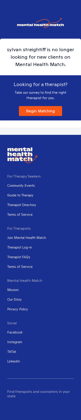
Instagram (14, 342)
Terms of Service (20, 214)
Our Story (14, 299)
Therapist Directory (21, 205)
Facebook (14, 332)
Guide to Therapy (20, 195)
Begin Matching (40, 110)
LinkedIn (13, 361)
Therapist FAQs (18, 257)
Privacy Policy (17, 309)
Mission (13, 290)
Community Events (21, 185)
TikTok (11, 351)
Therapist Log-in (19, 247)
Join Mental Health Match (26, 238)
